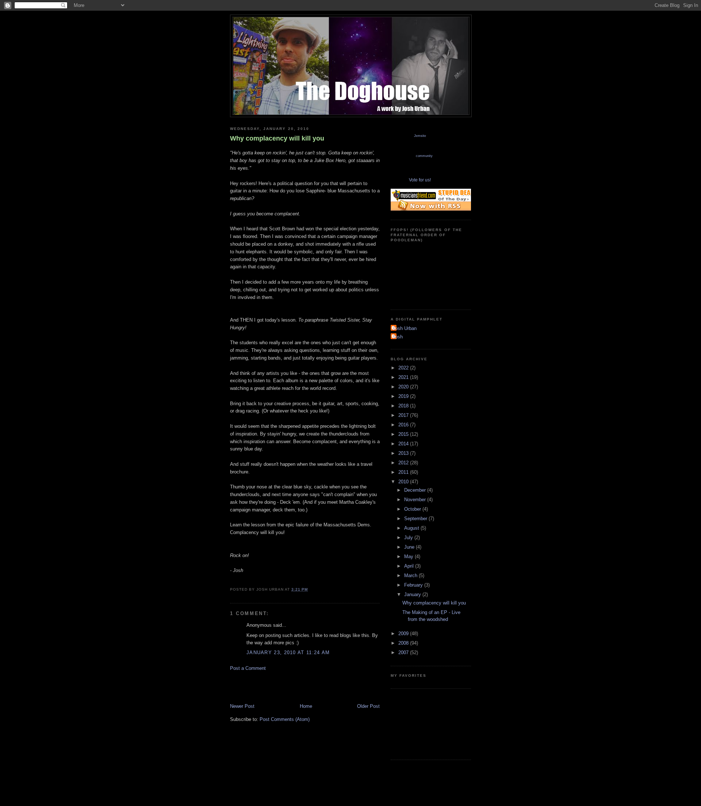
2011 (404, 472)
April (409, 566)
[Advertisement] (315, 687)
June (410, 547)
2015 (404, 434)
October (413, 509)
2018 (404, 405)
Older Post (368, 706)
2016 (404, 424)
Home (306, 706)
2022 (404, 368)
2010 (404, 481)
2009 (404, 633)
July (409, 537)
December (415, 490)
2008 (404, 643)
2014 (404, 443)
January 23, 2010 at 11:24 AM (288, 652)
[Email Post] (310, 589)
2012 (404, 462)
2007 (404, 652)
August (412, 528)
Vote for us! (420, 180)
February (414, 585)
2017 (404, 415)
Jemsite (420, 136)
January (413, 594)
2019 (404, 396)
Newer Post (242, 706)
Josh (397, 336)
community (424, 156)
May (409, 556)
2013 (404, 453)
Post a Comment (248, 668)
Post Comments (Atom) (285, 719)
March (411, 575)
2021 (404, 377)
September (416, 518)
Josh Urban (404, 328)
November (415, 499)
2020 (404, 386)
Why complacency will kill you (277, 138)
